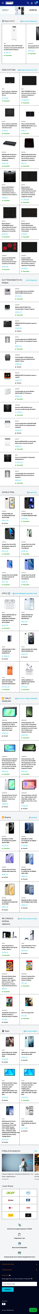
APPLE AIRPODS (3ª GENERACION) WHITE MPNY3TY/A (28, 681)
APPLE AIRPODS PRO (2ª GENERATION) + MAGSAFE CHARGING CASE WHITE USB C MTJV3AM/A (9, 618)
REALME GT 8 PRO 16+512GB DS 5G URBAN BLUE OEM (28, 840)
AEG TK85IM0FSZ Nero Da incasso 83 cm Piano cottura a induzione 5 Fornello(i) (28, 94)
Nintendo (4, 974)
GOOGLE (4, 511)
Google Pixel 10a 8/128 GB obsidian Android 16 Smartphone (9, 546)
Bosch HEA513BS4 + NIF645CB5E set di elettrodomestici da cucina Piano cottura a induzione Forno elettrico (9, 190)
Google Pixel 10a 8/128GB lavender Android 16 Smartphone (10, 576)
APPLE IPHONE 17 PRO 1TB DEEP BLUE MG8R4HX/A (8, 651)
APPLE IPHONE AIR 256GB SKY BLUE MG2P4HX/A (27, 616)
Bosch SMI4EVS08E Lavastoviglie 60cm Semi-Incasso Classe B (25, 442)
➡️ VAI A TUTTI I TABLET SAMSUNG (26, 698)
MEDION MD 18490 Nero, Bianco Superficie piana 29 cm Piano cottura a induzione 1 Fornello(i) (29, 157)
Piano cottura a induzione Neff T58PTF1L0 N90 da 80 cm (9, 93)
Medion (23, 121)
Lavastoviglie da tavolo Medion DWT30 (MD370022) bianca (24, 292)
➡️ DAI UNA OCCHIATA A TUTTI (27, 70)
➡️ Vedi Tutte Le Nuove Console (27, 918)
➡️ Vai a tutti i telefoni (30, 1031)
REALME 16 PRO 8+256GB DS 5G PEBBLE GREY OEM (28, 871)
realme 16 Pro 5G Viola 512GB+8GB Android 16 (9, 870)
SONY (3, 943)
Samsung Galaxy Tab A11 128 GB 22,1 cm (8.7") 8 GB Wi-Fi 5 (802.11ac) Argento (9, 798)
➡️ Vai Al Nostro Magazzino (28, 21)
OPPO (3, 1050)
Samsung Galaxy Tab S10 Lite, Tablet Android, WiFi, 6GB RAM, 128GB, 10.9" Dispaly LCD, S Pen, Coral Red (29, 799)
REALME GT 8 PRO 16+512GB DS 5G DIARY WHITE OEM (9, 840)
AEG (5, 43)
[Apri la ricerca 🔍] (28, 3)
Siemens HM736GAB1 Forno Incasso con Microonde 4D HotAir (25, 408)
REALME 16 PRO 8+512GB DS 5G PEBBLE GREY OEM (29, 901)
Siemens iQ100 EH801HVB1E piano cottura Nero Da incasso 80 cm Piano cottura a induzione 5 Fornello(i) (28, 261)
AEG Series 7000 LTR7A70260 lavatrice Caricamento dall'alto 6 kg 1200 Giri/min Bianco (14, 47)
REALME (4, 836)
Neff (3, 89)
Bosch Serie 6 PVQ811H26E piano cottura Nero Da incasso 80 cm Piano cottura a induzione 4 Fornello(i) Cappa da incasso (28, 191)
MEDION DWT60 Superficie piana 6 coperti (26, 324)
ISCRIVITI (8, 1289)
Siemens (4, 255)
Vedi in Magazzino (31, 280)
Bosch (3, 121)
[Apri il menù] (3, 3)
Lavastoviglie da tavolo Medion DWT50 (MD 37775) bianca (24, 392)
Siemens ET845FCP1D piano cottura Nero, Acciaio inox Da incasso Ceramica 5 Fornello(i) (9, 260)
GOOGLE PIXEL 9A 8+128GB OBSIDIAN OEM (29, 514)
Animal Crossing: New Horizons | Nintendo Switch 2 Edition (28, 978)
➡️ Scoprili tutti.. (32, 492)
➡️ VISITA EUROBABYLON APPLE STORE (25, 593)
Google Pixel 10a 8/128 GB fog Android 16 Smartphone (28, 546)
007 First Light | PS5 (27, 1012)
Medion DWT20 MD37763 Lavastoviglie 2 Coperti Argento (24, 308)
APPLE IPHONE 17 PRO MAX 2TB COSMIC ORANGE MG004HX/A (8, 681)
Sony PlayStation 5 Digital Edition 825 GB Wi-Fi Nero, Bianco (10, 947)
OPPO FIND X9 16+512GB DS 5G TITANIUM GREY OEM (9, 1054)
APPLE (3, 612)
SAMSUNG (4, 720)
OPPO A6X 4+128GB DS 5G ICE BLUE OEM (28, 1053)
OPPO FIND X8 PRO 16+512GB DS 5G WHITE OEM (28, 1123)
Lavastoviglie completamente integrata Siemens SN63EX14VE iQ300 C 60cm (25, 359)
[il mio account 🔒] (32, 3)
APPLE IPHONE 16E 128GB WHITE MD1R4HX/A (29, 650)
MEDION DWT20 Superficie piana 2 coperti (25, 376)
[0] (35, 3)
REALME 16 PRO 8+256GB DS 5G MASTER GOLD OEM (9, 902)
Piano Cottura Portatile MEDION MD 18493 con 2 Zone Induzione (29, 125)
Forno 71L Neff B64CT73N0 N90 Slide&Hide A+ (25, 458)
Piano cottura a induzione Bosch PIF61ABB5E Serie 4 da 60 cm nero (9, 125)
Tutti (35, 1151)
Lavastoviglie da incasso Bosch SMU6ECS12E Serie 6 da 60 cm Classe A (24, 475)
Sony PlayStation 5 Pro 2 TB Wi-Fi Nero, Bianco (28, 946)
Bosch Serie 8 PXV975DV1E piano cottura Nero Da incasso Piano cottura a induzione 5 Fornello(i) (29, 227)
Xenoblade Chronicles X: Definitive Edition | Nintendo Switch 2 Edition (10, 1014)
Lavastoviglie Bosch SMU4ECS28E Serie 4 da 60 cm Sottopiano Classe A (26, 341)
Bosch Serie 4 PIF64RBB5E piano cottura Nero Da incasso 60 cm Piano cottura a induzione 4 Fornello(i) (9, 227)
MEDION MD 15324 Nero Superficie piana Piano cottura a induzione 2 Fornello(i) (9, 157)
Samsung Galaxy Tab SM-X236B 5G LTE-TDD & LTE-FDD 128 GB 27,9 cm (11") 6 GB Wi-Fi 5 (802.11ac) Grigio (10, 726)
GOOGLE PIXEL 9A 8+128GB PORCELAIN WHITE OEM (8, 515)
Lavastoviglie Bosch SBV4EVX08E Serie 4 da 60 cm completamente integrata (25, 425)
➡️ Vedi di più (33, 817)
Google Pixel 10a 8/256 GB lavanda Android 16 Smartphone (28, 576)
